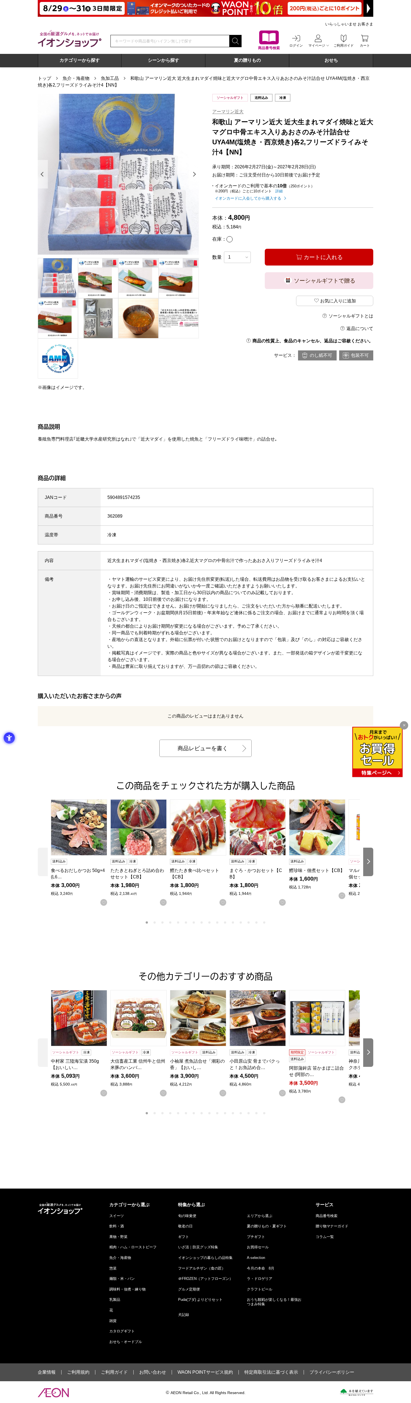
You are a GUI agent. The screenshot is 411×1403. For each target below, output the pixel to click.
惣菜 (113, 1268)
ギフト (183, 1237)
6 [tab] (186, 922)
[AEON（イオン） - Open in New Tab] (53, 1392)
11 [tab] (225, 922)
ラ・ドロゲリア (259, 1279)
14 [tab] (248, 922)
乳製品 (114, 1299)
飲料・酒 (116, 1226)
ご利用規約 (78, 1372)
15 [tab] (256, 922)
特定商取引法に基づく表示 (271, 1372)
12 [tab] (233, 922)
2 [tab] (154, 922)
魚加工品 (110, 78)
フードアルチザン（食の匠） (201, 1268)
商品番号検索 (326, 1216)
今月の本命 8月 (260, 1268)
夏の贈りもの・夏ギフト (267, 1226)
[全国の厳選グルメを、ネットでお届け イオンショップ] (69, 38)
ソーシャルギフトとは (351, 316)
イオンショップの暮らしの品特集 (205, 1258)
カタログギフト (122, 1331)
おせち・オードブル (125, 1342)
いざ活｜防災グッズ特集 (198, 1247)
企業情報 (47, 1372)
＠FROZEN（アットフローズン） (205, 1279)
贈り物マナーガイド (332, 1226)
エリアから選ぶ (259, 1216)
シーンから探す (163, 60)
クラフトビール (259, 1289)
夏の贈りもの (247, 60)
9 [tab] (209, 922)
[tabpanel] (118, 174)
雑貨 (113, 1321)
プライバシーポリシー (332, 1372)
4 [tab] (170, 922)
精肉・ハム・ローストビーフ (133, 1247)
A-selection (256, 1258)
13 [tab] (241, 922)
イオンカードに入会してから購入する (248, 198)
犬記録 (183, 1315)
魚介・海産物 (76, 78)
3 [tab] (162, 922)
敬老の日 (185, 1226)
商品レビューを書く (203, 748)
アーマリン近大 (228, 111)
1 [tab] (147, 922)
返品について (359, 328)
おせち (331, 60)
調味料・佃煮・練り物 (127, 1289)
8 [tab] (201, 922)
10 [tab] (217, 922)
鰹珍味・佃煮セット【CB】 (317, 870)
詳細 (279, 191)
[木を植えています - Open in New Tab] (356, 1392)
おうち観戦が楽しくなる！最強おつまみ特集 (274, 1301)
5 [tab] (178, 922)
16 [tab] (264, 922)
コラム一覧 (325, 1237)
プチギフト (256, 1237)
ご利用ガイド (114, 1372)
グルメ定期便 (189, 1289)
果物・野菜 (118, 1237)
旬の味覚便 (187, 1216)
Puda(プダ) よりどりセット (200, 1299)
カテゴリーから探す (80, 60)
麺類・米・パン (122, 1279)
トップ (44, 78)
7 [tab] (194, 922)
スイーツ (116, 1216)
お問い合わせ (152, 1372)
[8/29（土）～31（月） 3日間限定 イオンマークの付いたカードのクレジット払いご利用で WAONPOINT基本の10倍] (205, 8)
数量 (217, 257)
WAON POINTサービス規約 (205, 1372)
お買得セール (258, 1247)
